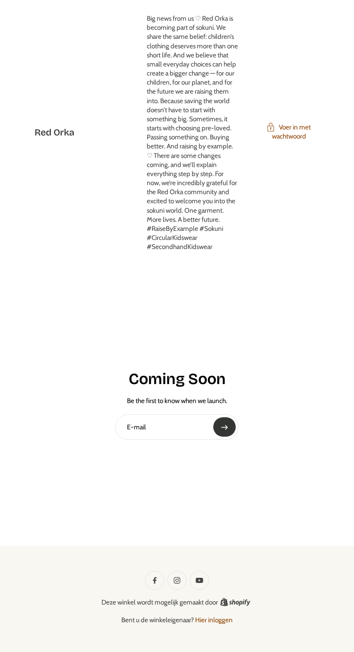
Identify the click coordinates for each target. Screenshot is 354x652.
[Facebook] (154, 580)
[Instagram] (177, 580)
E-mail (136, 427)
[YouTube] (199, 580)
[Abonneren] (224, 427)
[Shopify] (235, 602)
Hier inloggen (214, 620)
